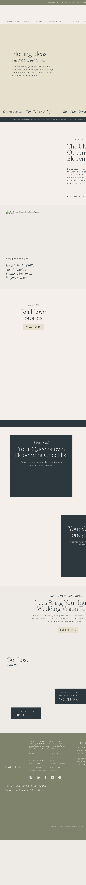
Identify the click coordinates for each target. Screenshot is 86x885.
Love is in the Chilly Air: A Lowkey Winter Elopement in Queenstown (20, 271)
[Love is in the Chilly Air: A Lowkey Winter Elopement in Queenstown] (22, 233)
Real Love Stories (17, 259)
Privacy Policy (79, 826)
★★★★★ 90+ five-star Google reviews (22, 119)
